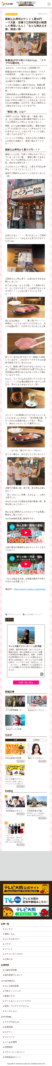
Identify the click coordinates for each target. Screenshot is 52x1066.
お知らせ (9, 959)
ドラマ (8, 944)
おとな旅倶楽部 (12, 986)
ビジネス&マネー (12, 939)
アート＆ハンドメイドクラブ (18, 1001)
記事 (15, 740)
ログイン (9, 1032)
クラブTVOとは (12, 1022)
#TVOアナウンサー (15, 614)
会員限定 (36, 740)
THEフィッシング (13, 991)
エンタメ (9, 929)
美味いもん (10, 934)
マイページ (10, 1037)
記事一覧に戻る (26, 682)
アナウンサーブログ (14, 954)
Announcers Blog (11, 14)
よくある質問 (11, 1042)
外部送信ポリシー (13, 1057)
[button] (49, 3)
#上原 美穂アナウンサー (33, 614)
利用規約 (9, 1047)
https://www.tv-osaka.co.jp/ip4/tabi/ (29, 589)
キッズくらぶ (11, 1011)
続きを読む (20, 761)
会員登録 (9, 1027)
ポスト (10, 620)
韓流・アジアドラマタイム (17, 1006)
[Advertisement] (26, 866)
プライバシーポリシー (15, 1052)
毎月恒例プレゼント (14, 975)
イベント (9, 949)
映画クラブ (10, 996)
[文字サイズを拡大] (2, 10)
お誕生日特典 (11, 970)
